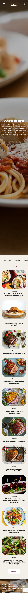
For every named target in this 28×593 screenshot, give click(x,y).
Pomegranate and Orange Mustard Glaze (14, 382)
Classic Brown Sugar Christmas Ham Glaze (14, 470)
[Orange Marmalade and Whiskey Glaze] (14, 397)
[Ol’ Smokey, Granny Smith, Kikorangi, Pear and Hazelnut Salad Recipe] (14, 545)
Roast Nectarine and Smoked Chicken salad (14, 531)
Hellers (5, 586)
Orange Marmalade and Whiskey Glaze (14, 412)
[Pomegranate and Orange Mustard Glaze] (14, 367)
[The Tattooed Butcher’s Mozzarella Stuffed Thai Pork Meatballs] (14, 484)
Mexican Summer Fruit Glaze (14, 441)
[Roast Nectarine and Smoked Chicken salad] (14, 516)
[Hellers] (14, 4)
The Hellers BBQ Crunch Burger (14, 324)
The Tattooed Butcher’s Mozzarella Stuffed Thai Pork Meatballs (14, 500)
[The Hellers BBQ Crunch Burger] (14, 309)
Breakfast (17, 260)
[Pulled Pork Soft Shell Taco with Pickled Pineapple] (14, 279)
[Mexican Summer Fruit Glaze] (14, 426)
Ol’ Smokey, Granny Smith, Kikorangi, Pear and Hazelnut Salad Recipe (14, 562)
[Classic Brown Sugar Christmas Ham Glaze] (14, 454)
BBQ (10, 260)
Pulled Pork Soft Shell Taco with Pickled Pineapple (14, 294)
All (5, 260)
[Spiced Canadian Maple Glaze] (14, 339)
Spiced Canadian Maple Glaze (14, 353)
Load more (14, 571)
